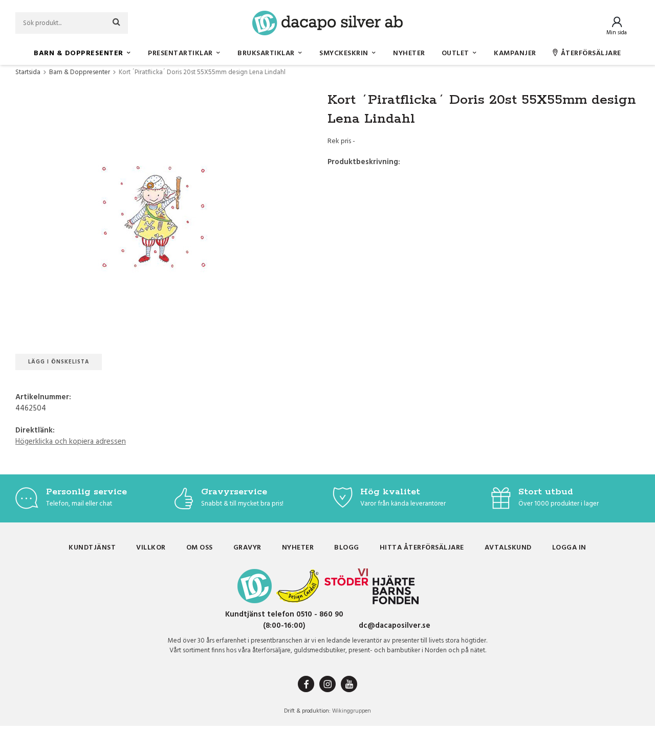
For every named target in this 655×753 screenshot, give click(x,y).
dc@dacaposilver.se (394, 626)
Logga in (569, 548)
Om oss (199, 548)
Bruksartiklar (266, 53)
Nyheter (409, 53)
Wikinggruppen (351, 711)
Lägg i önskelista (58, 362)
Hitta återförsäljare (422, 548)
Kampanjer (515, 53)
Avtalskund (508, 548)
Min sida (616, 32)
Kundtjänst (92, 548)
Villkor (151, 548)
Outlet (455, 53)
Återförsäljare (591, 53)
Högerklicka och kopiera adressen (70, 442)
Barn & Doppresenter (78, 53)
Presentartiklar (180, 53)
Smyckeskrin (343, 53)
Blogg (346, 548)
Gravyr (247, 548)
